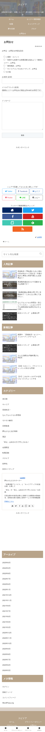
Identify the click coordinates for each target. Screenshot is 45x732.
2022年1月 (6, 589)
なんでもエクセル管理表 (11, 415)
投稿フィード (7, 692)
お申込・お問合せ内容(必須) (12, 50)
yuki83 (22, 478)
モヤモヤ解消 (7, 420)
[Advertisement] (22, 165)
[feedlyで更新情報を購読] (33, 222)
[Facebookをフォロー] (12, 216)
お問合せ (33, 725)
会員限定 (5, 447)
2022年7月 (6, 578)
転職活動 (5, 452)
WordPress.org (8, 703)
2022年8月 (6, 573)
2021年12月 (7, 595)
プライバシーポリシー (33, 722)
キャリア (5, 404)
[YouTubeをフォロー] (33, 216)
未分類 (4, 399)
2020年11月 (7, 638)
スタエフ (5, 458)
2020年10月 (7, 643)
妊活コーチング (8, 469)
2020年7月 (6, 659)
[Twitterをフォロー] (33, 210)
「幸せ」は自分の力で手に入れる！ (15, 442)
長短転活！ (6, 409)
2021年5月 (6, 622)
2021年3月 (6, 627)
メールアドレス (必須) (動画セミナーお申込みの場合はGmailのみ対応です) (21, 88)
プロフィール (12, 725)
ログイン (5, 686)
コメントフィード (9, 697)
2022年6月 (6, 584)
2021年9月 (6, 605)
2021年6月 (6, 616)
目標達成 (5, 426)
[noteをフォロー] (12, 222)
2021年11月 (7, 600)
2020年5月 (6, 670)
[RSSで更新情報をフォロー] (22, 229)
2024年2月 (6, 568)
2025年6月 (6, 562)
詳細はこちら (9, 501)
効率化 (4, 463)
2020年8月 (6, 654)
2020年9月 (6, 648)
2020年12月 (7, 632)
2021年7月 (6, 611)
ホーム (11, 722)
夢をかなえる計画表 (10, 431)
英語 (4, 436)
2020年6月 (6, 665)
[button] (41, 253)
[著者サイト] (12, 210)
